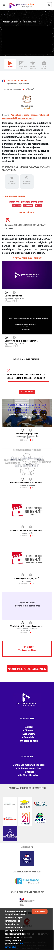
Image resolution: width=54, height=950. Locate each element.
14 (26, 89)
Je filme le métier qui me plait (28, 765)
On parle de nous (29, 741)
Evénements (28, 734)
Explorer (14, 22)
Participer (29, 772)
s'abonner (29, 392)
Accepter (39, 911)
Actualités (29, 737)
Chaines (29, 730)
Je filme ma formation (29, 768)
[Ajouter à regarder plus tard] (7, 292)
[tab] (10, 64)
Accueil (6, 22)
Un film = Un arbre (28, 775)
